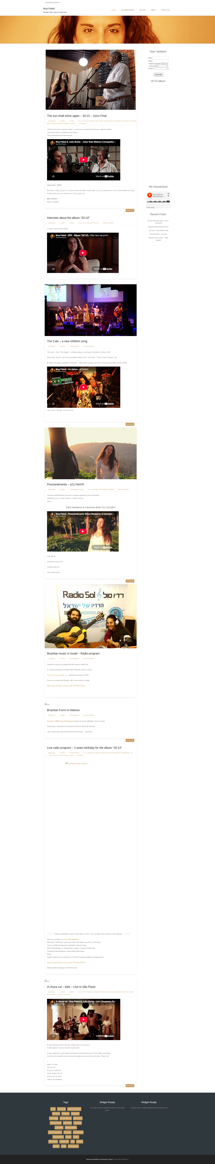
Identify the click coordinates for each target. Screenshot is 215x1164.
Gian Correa (99, 121)
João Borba (117, 121)
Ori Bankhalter (125, 753)
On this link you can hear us (57, 675)
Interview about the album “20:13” (68, 217)
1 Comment (82, 123)
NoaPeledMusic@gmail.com (52, 2)
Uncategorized (74, 346)
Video (72, 121)
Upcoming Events (127, 10)
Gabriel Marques (115, 753)
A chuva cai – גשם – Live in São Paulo (71, 986)
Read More (130, 210)
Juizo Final (125, 121)
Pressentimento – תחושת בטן (65, 484)
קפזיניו (61, 755)
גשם (54, 994)
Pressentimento (104, 489)
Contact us (165, 10)
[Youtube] (165, 2)
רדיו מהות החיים (53, 755)
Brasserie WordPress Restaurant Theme (99, 1159)
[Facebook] (171, 2)
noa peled (90, 223)
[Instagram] (163, 2)
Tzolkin (72, 123)
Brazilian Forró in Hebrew (63, 710)
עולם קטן (65, 755)
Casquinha (110, 992)
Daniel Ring (105, 753)
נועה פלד (96, 223)
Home (114, 10)
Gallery (143, 10)
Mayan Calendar (52, 123)
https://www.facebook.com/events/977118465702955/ (66, 686)
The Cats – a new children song (67, 341)
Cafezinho (98, 753)
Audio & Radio (74, 753)
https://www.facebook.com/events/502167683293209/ (66, 962)
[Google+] (168, 2)
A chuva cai (90, 992)
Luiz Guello (132, 121)
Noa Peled (49, 8)
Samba (111, 489)
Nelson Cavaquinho (64, 123)
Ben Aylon (91, 753)
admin (63, 121)
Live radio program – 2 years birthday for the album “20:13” (84, 747)
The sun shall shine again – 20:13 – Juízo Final (77, 115)
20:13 (84, 121)
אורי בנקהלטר (64, 1141)
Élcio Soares (91, 121)
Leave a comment (108, 223)
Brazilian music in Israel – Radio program (73, 653)
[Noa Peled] (107, 35)
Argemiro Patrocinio (101, 992)
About (153, 10)
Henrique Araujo (108, 121)
